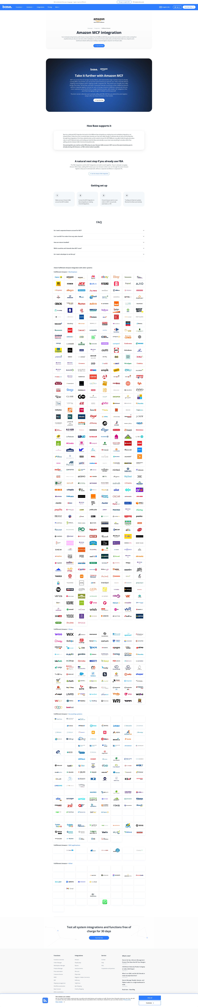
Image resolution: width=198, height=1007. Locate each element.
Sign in (178, 7)
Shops (71, 629)
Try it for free (188, 7)
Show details (59, 1002)
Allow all (149, 997)
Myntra (77, 965)
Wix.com (77, 971)
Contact (103, 959)
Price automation (58, 971)
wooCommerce (79, 968)
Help (102, 962)
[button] (165, 7)
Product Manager (58, 968)
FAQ (102, 965)
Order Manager (58, 962)
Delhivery (77, 980)
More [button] (57, 7)
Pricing (50, 7)
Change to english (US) (124, 2)
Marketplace (73, 272)
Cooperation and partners (108, 968)
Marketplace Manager (59, 965)
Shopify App (78, 962)
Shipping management (59, 983)
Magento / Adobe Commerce (82, 977)
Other (71, 863)
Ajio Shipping (78, 986)
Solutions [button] (29, 7)
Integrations (40, 7)
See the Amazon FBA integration (99, 173)
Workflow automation (59, 986)
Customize (149, 1003)
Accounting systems (75, 714)
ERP (55, 980)
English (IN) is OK (139, 2)
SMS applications (74, 845)
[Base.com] (7, 7)
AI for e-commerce (58, 992)
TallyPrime (77, 983)
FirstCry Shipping (79, 989)
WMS (55, 977)
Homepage (90, 28)
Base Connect (57, 989)
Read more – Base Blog (128, 989)
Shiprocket (77, 974)
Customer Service (58, 974)
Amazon (77, 959)
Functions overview (59, 959)
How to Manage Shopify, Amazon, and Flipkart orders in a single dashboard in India (133, 982)
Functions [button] (19, 7)
